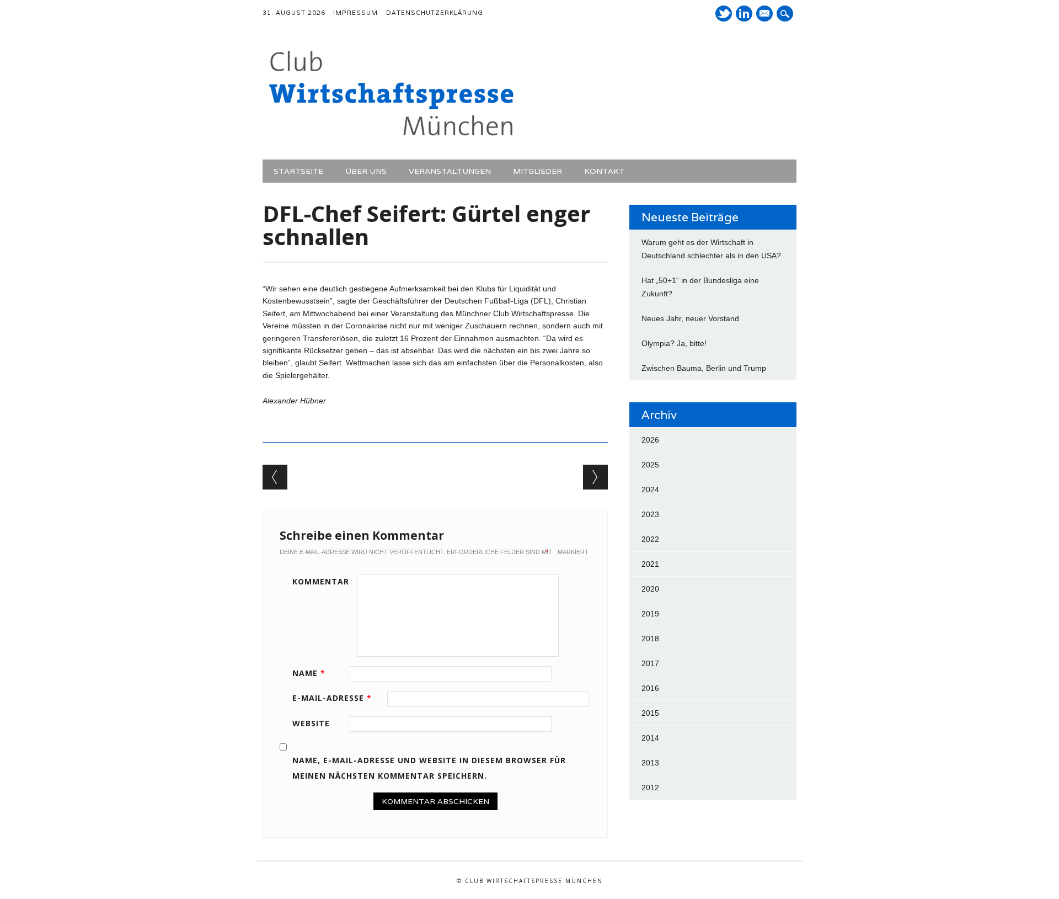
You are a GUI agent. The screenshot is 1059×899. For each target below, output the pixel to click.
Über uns (366, 171)
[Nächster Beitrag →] (595, 477)
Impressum (355, 13)
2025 (650, 464)
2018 (650, 638)
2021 (650, 564)
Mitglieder (537, 171)
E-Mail (765, 14)
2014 (650, 737)
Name (308, 673)
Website (311, 723)
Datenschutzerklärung (434, 13)
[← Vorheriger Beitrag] (275, 477)
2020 (650, 588)
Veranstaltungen (450, 171)
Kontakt (604, 171)
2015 (650, 713)
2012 (650, 787)
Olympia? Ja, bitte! (674, 343)
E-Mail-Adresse (332, 698)
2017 (650, 663)
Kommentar (320, 581)
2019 (650, 613)
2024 (650, 489)
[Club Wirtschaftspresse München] (391, 136)
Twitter (723, 14)
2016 (650, 688)
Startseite (298, 171)
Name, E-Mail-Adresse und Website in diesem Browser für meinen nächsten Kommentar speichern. (429, 768)
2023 (650, 514)
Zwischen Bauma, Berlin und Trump (703, 368)
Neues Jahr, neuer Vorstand (690, 318)
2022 (650, 539)
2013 (650, 762)
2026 (650, 439)
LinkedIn (744, 14)
